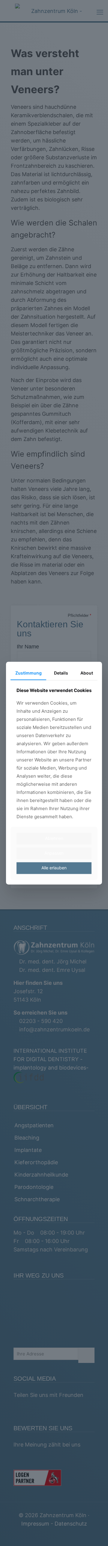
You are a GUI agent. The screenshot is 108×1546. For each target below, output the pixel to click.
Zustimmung (28, 672)
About (86, 672)
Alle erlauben (54, 867)
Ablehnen (54, 838)
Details (61, 672)
